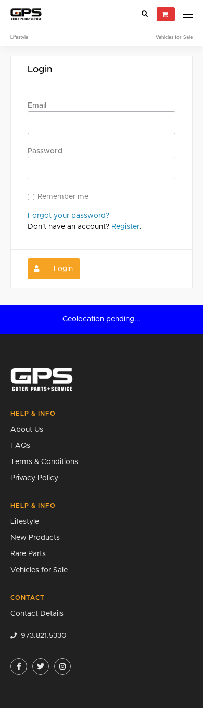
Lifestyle (19, 37)
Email (37, 105)
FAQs (20, 445)
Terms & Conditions (44, 462)
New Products (35, 538)
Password (45, 151)
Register (125, 226)
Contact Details (37, 613)
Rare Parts (28, 554)
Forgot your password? (68, 216)
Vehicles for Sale (174, 37)
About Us (26, 429)
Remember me (62, 196)
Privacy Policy (34, 478)
